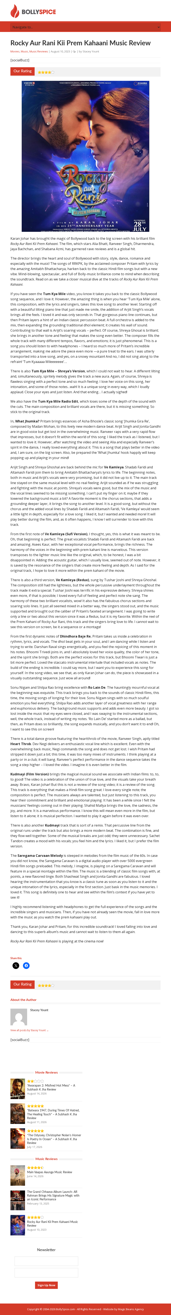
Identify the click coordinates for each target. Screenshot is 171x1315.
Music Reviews (38, 51)
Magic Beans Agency (131, 1309)
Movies (15, 51)
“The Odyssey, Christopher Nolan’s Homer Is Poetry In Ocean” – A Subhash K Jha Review (54, 1139)
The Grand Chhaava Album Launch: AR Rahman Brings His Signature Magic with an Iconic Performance (53, 1196)
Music (24, 51)
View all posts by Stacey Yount (29, 1030)
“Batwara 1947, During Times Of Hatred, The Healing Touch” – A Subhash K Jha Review (53, 1114)
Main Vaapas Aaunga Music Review (49, 1172)
